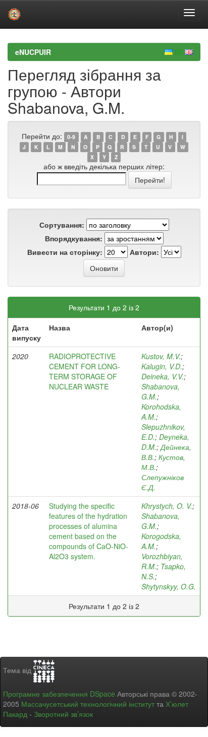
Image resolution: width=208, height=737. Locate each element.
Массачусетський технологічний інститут (87, 704)
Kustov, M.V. (161, 356)
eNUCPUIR (33, 52)
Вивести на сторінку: (64, 252)
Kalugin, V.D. (161, 366)
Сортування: (61, 225)
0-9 (71, 137)
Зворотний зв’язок (63, 714)
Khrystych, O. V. (166, 506)
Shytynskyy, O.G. (168, 586)
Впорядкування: (73, 238)
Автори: (144, 252)
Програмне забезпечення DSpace (59, 694)
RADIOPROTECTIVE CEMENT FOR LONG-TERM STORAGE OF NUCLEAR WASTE (84, 371)
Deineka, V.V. (162, 376)
